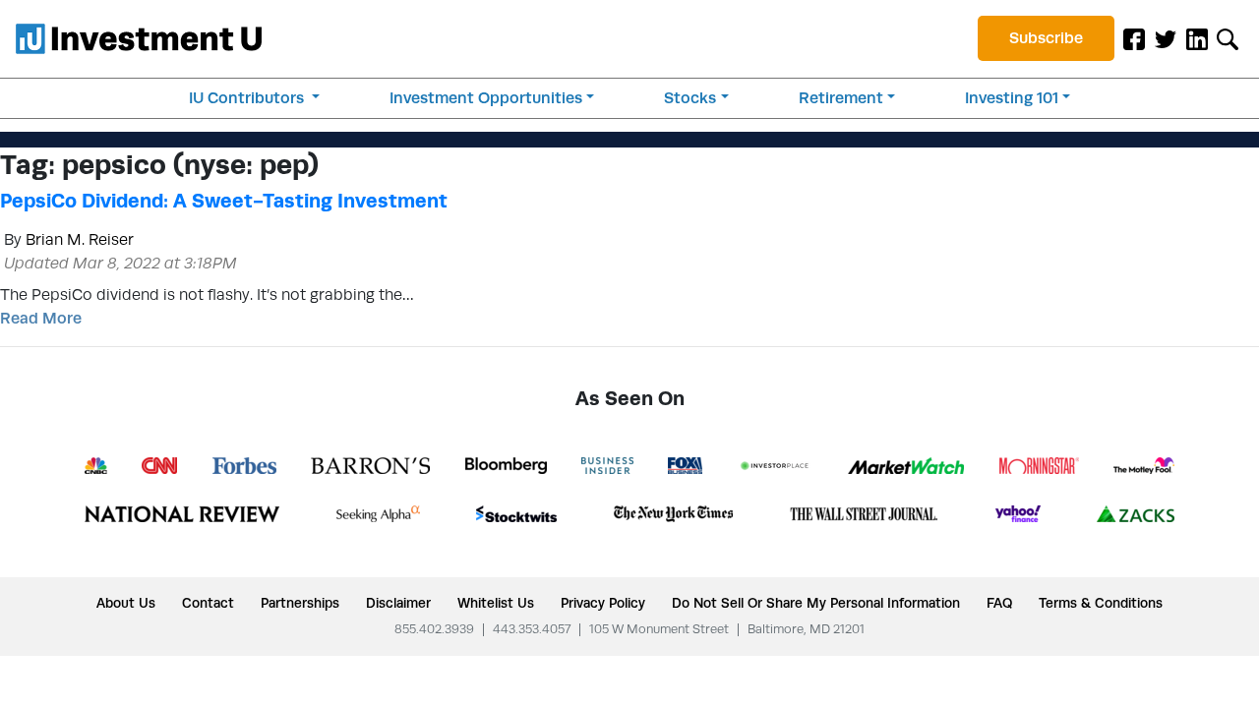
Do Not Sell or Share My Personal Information (816, 603)
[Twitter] (1165, 38)
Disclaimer (398, 603)
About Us (125, 603)
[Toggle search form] (1227, 38)
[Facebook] (1134, 38)
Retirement (841, 97)
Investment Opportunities (486, 97)
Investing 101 (1011, 97)
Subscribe (1046, 38)
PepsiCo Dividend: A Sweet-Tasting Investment (224, 200)
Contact (208, 603)
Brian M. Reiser (80, 239)
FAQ (999, 603)
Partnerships (300, 603)
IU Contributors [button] (248, 97)
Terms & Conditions (1101, 603)
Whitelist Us (495, 603)
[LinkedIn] (1197, 38)
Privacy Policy (603, 603)
